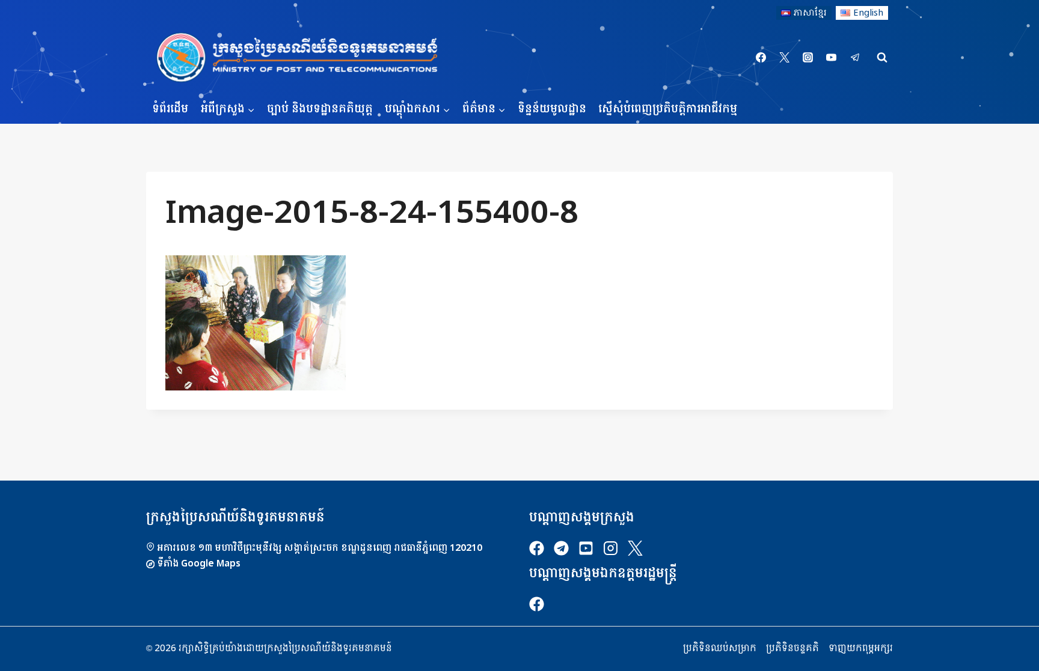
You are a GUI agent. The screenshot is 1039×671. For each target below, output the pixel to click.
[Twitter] (784, 57)
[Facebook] (761, 57)
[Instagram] (808, 57)
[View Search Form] (882, 57)
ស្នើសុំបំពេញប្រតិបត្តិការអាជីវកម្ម (667, 109)
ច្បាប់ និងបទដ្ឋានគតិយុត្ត (320, 109)
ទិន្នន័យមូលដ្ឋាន (552, 109)
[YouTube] (831, 57)
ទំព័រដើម (170, 109)
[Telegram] (855, 57)
